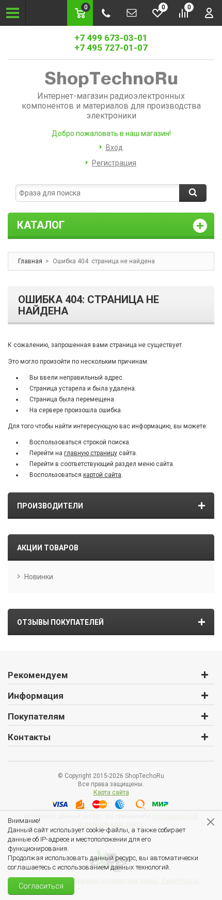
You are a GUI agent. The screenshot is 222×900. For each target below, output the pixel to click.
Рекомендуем (38, 675)
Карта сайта (111, 792)
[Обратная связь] (132, 13)
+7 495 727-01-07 (111, 47)
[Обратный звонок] (106, 13)
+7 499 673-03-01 (111, 38)
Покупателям (36, 716)
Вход (114, 147)
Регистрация (114, 163)
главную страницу (90, 453)
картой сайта (102, 474)
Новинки (38, 577)
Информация (36, 696)
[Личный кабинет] (209, 13)
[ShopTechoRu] (111, 78)
